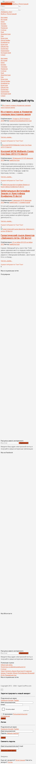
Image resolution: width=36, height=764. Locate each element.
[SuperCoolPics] (9, 2)
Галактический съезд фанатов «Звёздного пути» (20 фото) (17, 236)
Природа (4, 28)
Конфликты (5, 42)
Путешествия (6, 53)
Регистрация (20, 760)
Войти (3, 718)
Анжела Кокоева (15, 121)
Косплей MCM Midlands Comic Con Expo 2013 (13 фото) (17, 152)
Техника (4, 26)
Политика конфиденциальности (13, 667)
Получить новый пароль (9, 750)
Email (3, 705)
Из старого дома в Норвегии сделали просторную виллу (16, 113)
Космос (3, 24)
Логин (3, 737)
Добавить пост (6, 4)
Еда (2, 36)
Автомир (4, 17)
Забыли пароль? (13, 733)
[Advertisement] (18, 357)
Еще (2, 32)
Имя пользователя (8, 702)
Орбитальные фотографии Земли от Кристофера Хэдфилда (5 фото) (15, 193)
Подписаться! (24, 443)
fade (10, 160)
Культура (4, 38)
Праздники (5, 51)
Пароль (10, 733)
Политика (4, 49)
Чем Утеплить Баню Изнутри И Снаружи (16, 671)
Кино (3, 22)
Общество (5, 46)
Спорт (3, 55)
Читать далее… (6, 137)
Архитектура (5, 34)
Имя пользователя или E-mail (12, 746)
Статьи (3, 30)
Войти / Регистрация (20, 4)
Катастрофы (5, 40)
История (4, 19)
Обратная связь (7, 665)
